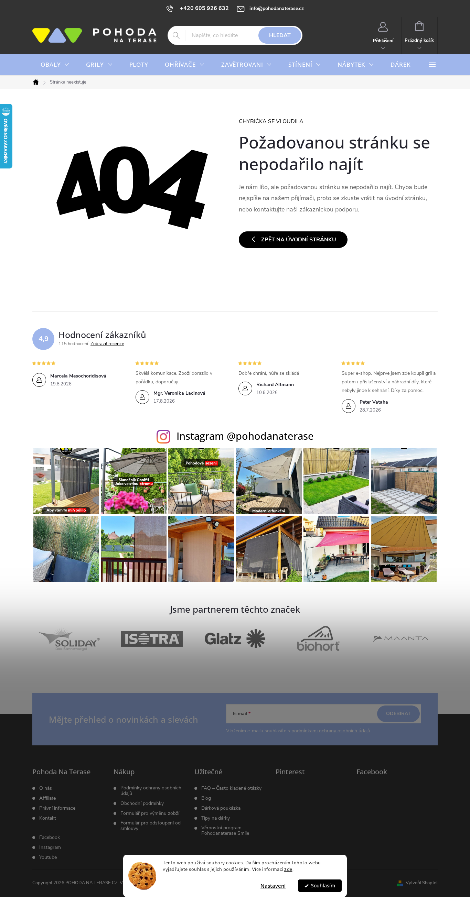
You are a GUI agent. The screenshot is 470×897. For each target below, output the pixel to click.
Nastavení (273, 885)
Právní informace (57, 808)
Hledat (280, 35)
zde (288, 869)
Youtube (48, 857)
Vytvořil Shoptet (422, 883)
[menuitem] (55, 64)
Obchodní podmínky (142, 803)
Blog (206, 798)
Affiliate (47, 798)
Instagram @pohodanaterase (245, 435)
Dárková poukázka (221, 808)
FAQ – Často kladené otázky (231, 788)
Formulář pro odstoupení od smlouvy (150, 825)
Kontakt (47, 818)
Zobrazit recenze (107, 344)
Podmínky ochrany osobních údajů (150, 790)
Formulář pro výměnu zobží (149, 813)
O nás (45, 788)
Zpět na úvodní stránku (298, 239)
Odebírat (398, 713)
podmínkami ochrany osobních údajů (330, 731)
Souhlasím (323, 886)
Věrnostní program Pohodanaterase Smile (225, 830)
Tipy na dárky (215, 818)
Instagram (50, 847)
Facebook (49, 837)
